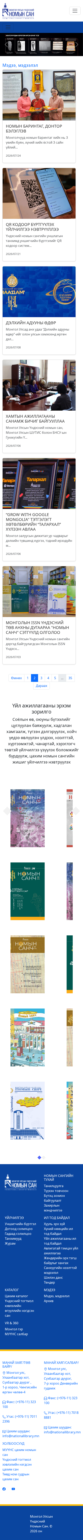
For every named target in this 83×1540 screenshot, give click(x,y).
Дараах (41, 685)
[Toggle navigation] (75, 11)
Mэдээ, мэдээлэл (57, 1296)
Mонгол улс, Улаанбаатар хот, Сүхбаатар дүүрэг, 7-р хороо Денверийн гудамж (61, 1378)
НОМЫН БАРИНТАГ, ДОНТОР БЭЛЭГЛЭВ (34, 128)
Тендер (49, 1282)
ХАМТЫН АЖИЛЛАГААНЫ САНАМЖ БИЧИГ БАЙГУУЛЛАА (35, 418)
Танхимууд (13, 1238)
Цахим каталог (16, 1296)
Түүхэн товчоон (56, 1191)
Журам (10, 1243)
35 (70, 678)
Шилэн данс (53, 1277)
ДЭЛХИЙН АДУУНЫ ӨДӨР (31, 322)
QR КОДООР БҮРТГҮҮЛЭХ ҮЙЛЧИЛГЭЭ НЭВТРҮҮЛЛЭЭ (32, 227)
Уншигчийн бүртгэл (20, 1224)
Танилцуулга (53, 1186)
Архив (48, 1301)
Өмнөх (16, 678)
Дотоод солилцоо (19, 1229)
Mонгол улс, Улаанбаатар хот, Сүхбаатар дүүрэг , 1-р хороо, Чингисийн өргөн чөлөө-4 (19, 1382)
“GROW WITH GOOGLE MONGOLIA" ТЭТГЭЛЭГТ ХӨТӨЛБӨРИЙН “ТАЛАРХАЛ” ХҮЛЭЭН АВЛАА (33, 522)
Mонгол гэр (14, 1329)
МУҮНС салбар (16, 1334)
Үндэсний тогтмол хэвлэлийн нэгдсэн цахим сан (17, 1464)
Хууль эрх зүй (54, 1224)
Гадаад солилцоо (18, 1233)
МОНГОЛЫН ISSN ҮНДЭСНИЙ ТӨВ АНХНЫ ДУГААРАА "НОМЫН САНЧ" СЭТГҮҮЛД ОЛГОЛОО (37, 627)
